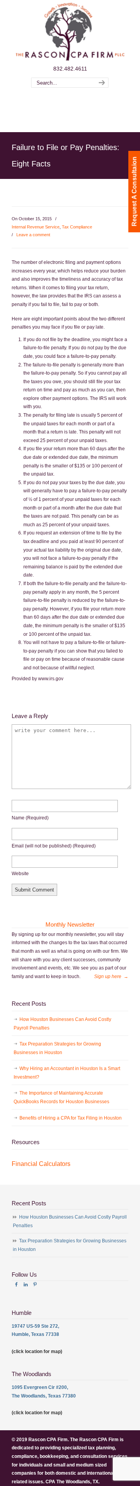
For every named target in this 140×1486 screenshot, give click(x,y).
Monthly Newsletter (70, 925)
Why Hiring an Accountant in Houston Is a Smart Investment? (67, 1073)
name (30, 818)
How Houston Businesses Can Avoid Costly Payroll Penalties (62, 1024)
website (20, 873)
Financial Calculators (41, 1163)
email (54, 846)
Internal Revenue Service (36, 227)
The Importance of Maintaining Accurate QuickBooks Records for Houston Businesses (61, 1097)
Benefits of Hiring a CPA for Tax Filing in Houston (70, 1118)
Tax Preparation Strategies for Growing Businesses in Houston (57, 1048)
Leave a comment (33, 234)
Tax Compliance (77, 227)
